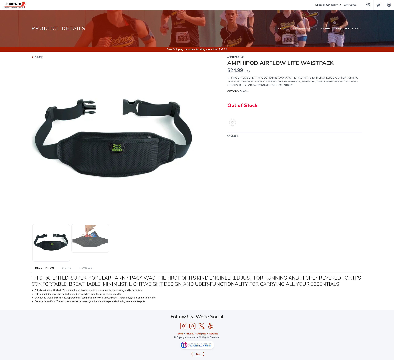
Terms (179, 333)
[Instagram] (192, 326)
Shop (281, 28)
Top (198, 354)
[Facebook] (183, 326)
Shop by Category (326, 5)
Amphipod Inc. (303, 28)
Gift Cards (350, 5)
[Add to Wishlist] (232, 122)
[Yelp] (210, 326)
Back (38, 57)
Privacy (190, 333)
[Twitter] (201, 326)
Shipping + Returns (207, 333)
